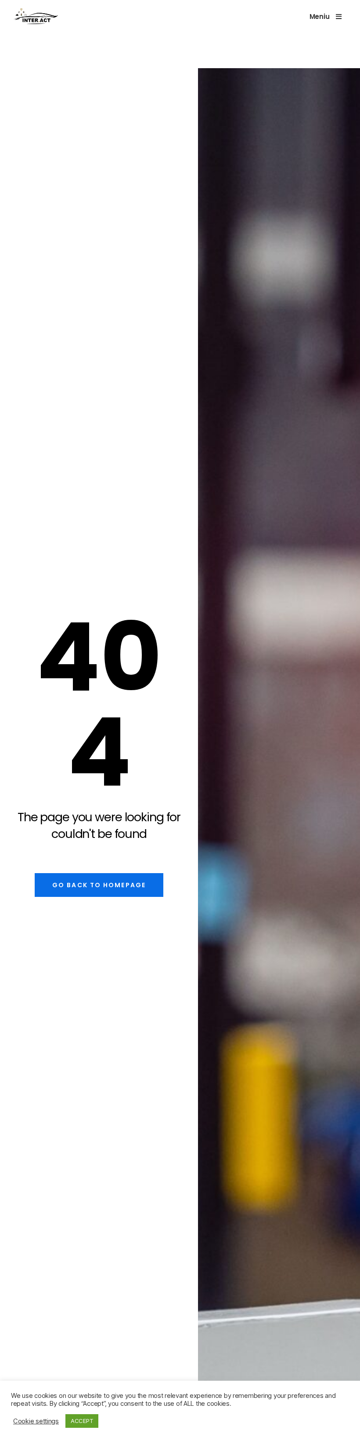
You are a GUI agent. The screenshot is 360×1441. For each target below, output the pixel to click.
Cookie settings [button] (36, 1421)
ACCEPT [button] (82, 1420)
